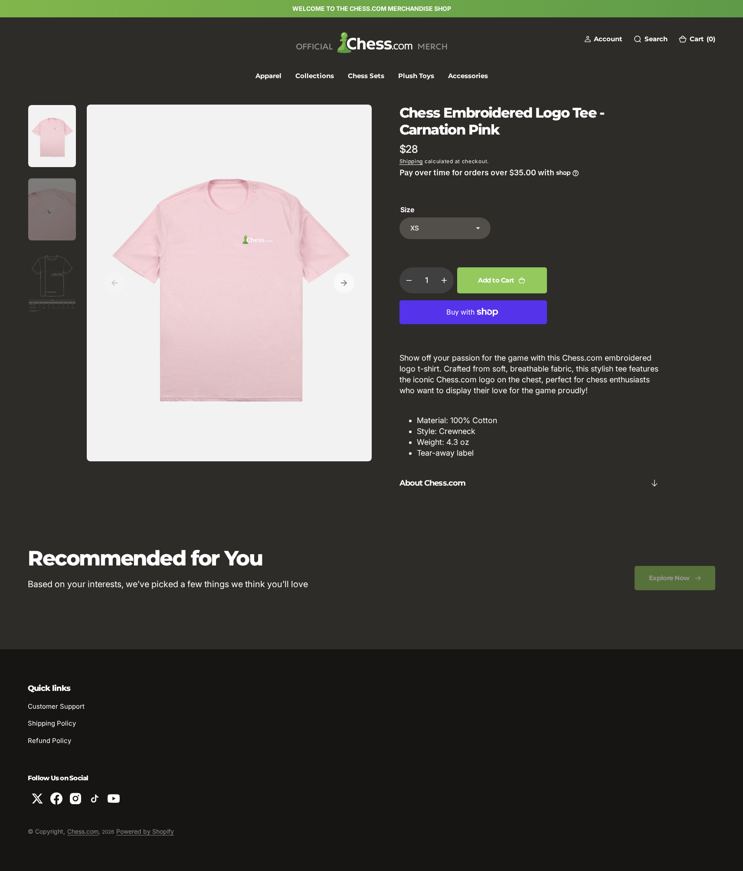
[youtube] (113, 798)
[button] (603, 38)
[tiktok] (94, 798)
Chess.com (82, 831)
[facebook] (56, 798)
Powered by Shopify (145, 831)
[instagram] (75, 798)
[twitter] (37, 798)
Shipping (411, 161)
